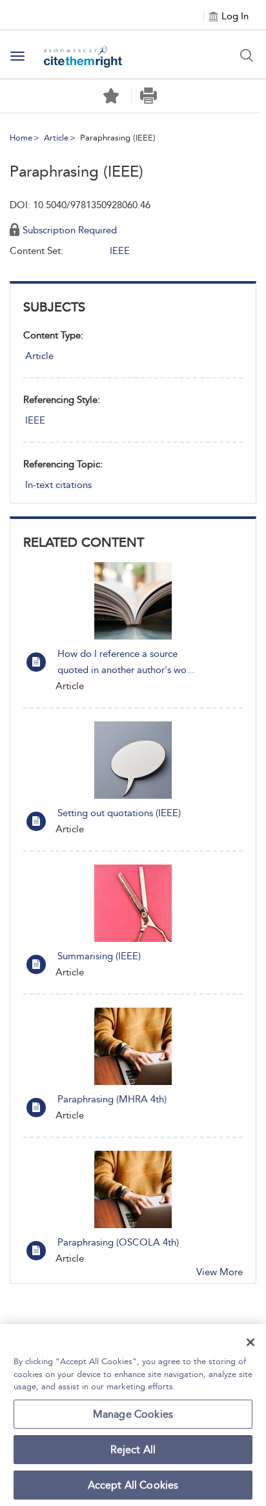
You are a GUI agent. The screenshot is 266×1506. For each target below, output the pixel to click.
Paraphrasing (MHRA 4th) (112, 1099)
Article (56, 137)
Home (21, 137)
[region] (133, 1415)
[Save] (111, 96)
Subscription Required (70, 230)
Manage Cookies (133, 1414)
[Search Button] (246, 55)
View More (219, 1272)
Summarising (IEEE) (99, 956)
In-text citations (58, 485)
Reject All (133, 1449)
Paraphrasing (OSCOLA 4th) (118, 1242)
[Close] (250, 1342)
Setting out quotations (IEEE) (119, 813)
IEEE (35, 420)
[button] (149, 96)
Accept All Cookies (133, 1485)
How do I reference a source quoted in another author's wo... (125, 662)
